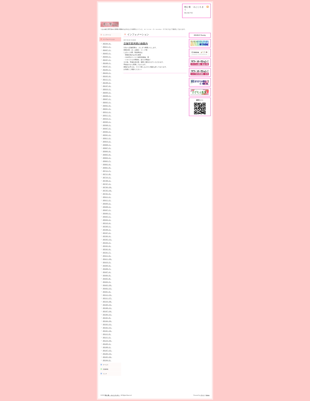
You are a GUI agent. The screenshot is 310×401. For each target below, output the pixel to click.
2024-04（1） (107, 57)
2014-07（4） (107, 272)
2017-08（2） (107, 181)
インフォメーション (109, 39)
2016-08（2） (107, 207)
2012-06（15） (107, 354)
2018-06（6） (107, 151)
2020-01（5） (107, 109)
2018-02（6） (107, 164)
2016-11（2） (107, 200)
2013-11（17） (107, 298)
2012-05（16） (107, 357)
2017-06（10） (107, 187)
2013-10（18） (107, 301)
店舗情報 (105, 369)
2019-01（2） (107, 135)
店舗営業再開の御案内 (136, 43)
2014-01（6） (107, 292)
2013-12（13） (107, 295)
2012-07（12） (107, 350)
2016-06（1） (107, 213)
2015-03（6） (107, 246)
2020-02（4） (107, 106)
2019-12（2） (107, 112)
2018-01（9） (107, 168)
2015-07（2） (107, 233)
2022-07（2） (107, 66)
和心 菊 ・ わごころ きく (112, 395)
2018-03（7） (107, 161)
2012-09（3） (107, 344)
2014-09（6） (107, 266)
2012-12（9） (107, 334)
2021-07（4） (107, 86)
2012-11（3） (107, 337)
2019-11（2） (107, 115)
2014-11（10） (107, 259)
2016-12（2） (107, 197)
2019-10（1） (107, 119)
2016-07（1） (107, 210)
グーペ (203, 395)
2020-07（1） (107, 99)
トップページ (107, 35)
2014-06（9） (107, 275)
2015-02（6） (107, 249)
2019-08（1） (107, 125)
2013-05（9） (107, 318)
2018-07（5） (107, 148)
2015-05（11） (107, 239)
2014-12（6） (107, 256)
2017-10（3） (107, 177)
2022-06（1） (107, 70)
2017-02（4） (107, 194)
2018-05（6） (107, 155)
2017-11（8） (107, 174)
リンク (105, 373)
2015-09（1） (107, 226)
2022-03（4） (107, 76)
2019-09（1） (107, 122)
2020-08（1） (107, 96)
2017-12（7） (107, 171)
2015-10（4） (107, 223)
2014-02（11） (107, 288)
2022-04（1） (107, 73)
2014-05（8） (107, 279)
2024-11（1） (107, 47)
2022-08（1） (107, 63)
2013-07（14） (107, 311)
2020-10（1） (107, 89)
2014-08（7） (107, 269)
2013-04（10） (107, 321)
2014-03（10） (107, 285)
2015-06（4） (107, 236)
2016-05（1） (107, 217)
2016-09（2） (107, 203)
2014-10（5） (107, 262)
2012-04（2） (107, 360)
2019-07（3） (107, 128)
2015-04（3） (107, 243)
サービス (105, 364)
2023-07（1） (107, 60)
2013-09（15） (107, 305)
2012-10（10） (107, 341)
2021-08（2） (107, 83)
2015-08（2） (107, 230)
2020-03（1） (107, 102)
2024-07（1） (107, 50)
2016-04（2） (107, 220)
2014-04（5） (107, 282)
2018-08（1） (107, 145)
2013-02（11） (107, 328)
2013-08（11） (107, 308)
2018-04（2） (107, 158)
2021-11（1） (107, 79)
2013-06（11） (107, 315)
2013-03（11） (107, 324)
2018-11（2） (107, 138)
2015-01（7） (107, 252)
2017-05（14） (107, 190)
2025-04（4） (107, 44)
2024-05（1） (107, 53)
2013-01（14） (107, 331)
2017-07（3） (107, 184)
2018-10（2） (107, 141)
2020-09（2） (107, 92)
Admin (207, 395)
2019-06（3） (107, 132)
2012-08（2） (107, 347)
